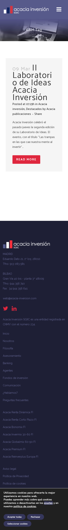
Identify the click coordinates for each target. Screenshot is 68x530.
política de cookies (24, 506)
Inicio (6, 333)
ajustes (48, 503)
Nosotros (8, 341)
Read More (26, 159)
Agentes (8, 370)
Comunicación (12, 385)
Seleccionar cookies (17, 523)
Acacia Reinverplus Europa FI (20, 456)
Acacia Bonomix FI (14, 427)
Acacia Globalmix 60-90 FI (19, 441)
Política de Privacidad (16, 476)
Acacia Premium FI (14, 449)
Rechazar (35, 516)
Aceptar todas (14, 516)
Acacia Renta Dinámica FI (18, 412)
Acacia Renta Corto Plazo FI (19, 419)
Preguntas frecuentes (16, 400)
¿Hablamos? (10, 392)
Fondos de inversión (15, 377)
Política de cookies (14, 483)
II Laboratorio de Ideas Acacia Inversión (32, 83)
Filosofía (8, 348)
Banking (7, 363)
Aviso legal (9, 468)
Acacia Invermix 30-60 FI (18, 434)
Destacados (34, 109)
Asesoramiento (12, 355)
